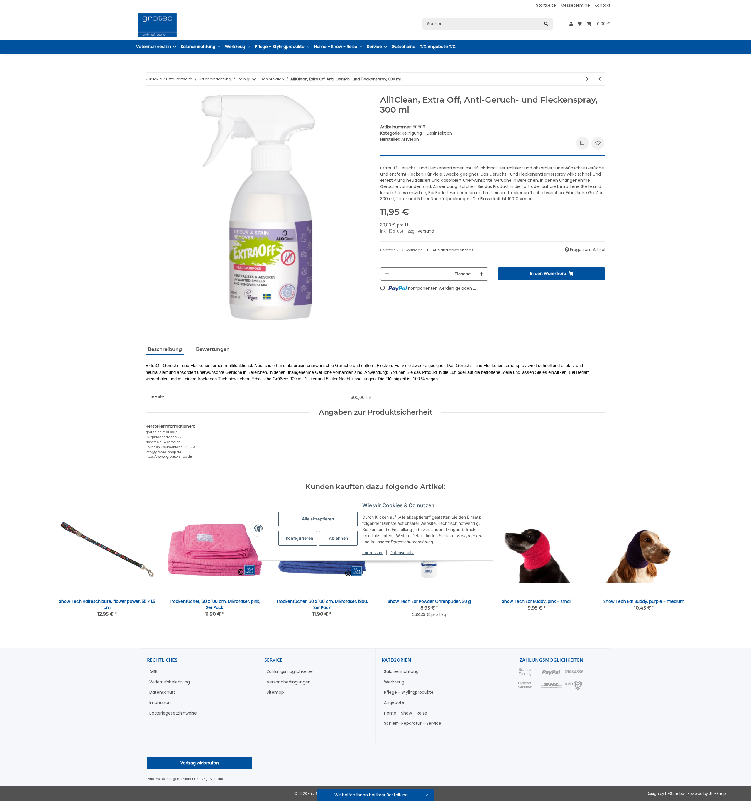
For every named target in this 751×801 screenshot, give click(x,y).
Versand (425, 231)
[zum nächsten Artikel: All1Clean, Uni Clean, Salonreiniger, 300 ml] (587, 79)
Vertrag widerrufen (199, 763)
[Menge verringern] (386, 274)
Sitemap (275, 692)
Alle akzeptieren (318, 519)
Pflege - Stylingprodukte (409, 692)
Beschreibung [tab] (165, 349)
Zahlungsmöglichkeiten (290, 671)
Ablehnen (338, 538)
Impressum (372, 552)
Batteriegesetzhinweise (173, 713)
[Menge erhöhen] (481, 274)
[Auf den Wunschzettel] (597, 143)
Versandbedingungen (289, 682)
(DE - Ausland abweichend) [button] (448, 249)
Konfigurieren (299, 538)
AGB (153, 671)
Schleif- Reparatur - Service (412, 723)
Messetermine (575, 5)
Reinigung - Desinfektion (427, 133)
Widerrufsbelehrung (169, 682)
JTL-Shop (718, 793)
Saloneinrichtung (401, 671)
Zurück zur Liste (160, 79)
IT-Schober (675, 793)
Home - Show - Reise (405, 713)
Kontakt (602, 5)
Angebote (394, 702)
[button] (571, 23)
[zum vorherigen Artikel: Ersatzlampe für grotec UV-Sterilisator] (599, 79)
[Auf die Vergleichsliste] (582, 143)
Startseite (546, 5)
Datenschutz (402, 552)
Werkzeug (394, 682)
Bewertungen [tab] (213, 349)
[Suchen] (546, 24)
